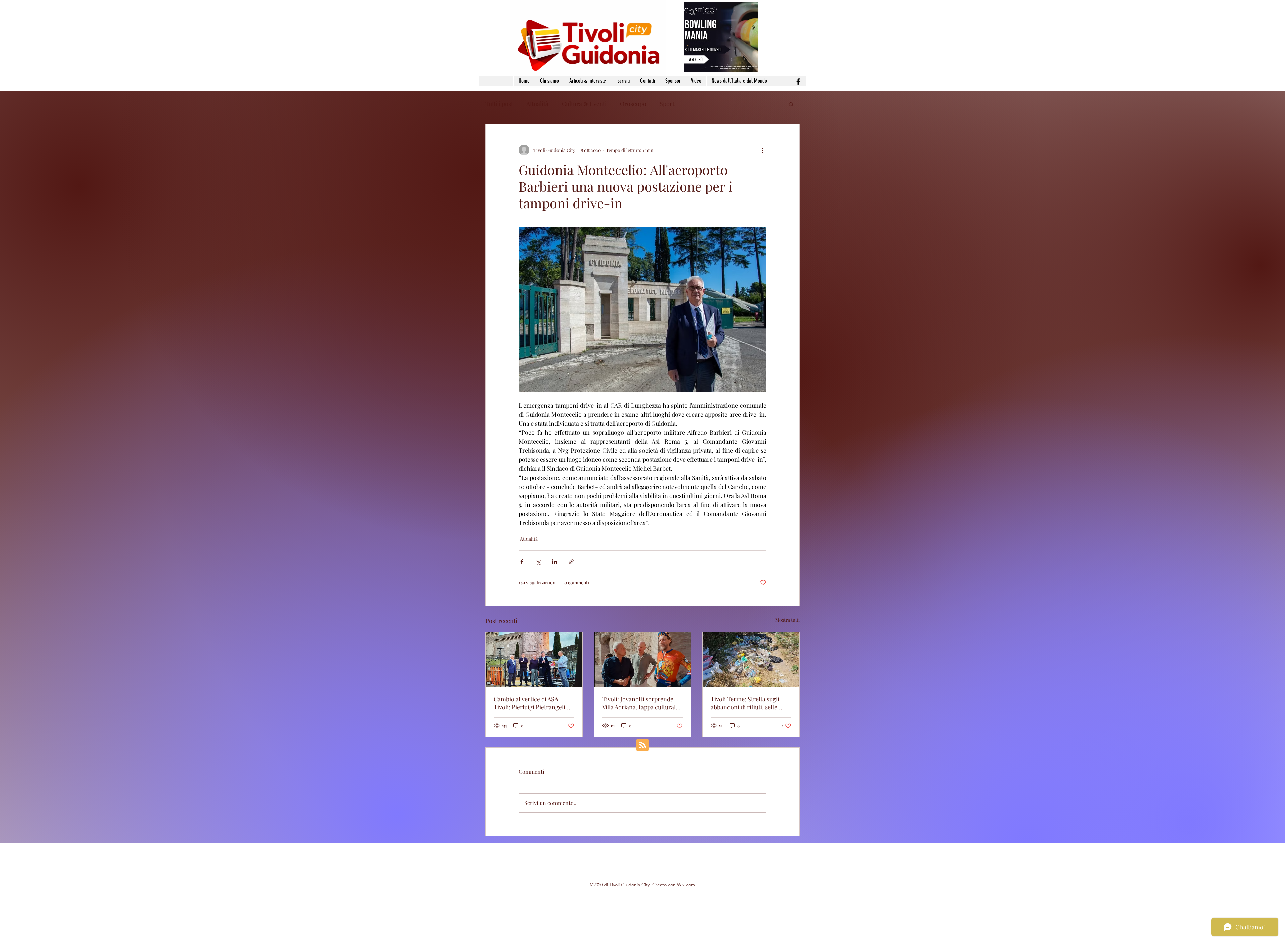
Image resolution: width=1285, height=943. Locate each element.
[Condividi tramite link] (571, 562)
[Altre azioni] (762, 150)
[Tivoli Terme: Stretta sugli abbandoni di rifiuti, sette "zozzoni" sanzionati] (751, 659)
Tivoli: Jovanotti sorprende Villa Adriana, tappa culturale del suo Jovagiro (640, 703)
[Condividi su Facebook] (522, 562)
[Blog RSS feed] (642, 745)
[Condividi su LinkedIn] (554, 562)
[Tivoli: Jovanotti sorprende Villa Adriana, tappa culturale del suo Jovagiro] (642, 659)
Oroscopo (633, 104)
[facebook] (798, 81)
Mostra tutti (787, 620)
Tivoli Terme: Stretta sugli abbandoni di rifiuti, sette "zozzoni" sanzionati (745, 703)
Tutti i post (499, 104)
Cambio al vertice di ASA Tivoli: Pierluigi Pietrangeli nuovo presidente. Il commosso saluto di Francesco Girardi (529, 703)
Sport (667, 104)
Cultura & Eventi (584, 104)
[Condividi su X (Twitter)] (538, 562)
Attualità (537, 104)
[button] (791, 104)
